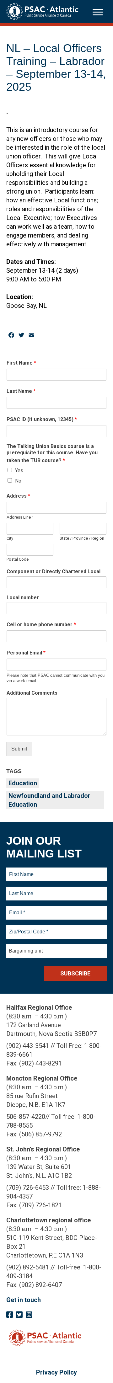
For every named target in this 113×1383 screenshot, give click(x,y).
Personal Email (26, 653)
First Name (21, 363)
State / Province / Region (82, 538)
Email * (17, 909)
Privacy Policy (56, 1372)
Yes (19, 470)
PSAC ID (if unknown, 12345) (42, 419)
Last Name (21, 391)
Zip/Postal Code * (28, 928)
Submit (19, 748)
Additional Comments (32, 693)
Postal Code (18, 559)
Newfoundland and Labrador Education (49, 800)
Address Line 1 (20, 517)
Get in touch (23, 1300)
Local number (23, 598)
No (18, 481)
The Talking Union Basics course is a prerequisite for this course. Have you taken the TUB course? (52, 453)
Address (18, 496)
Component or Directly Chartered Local (53, 571)
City (10, 538)
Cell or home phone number (41, 624)
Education (22, 783)
